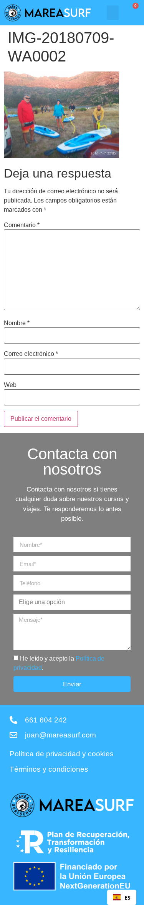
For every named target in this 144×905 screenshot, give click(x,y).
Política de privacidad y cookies (62, 754)
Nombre (17, 323)
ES (127, 897)
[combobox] (121, 897)
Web (10, 385)
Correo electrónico (31, 354)
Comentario (22, 225)
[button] (113, 12)
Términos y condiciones (49, 769)
